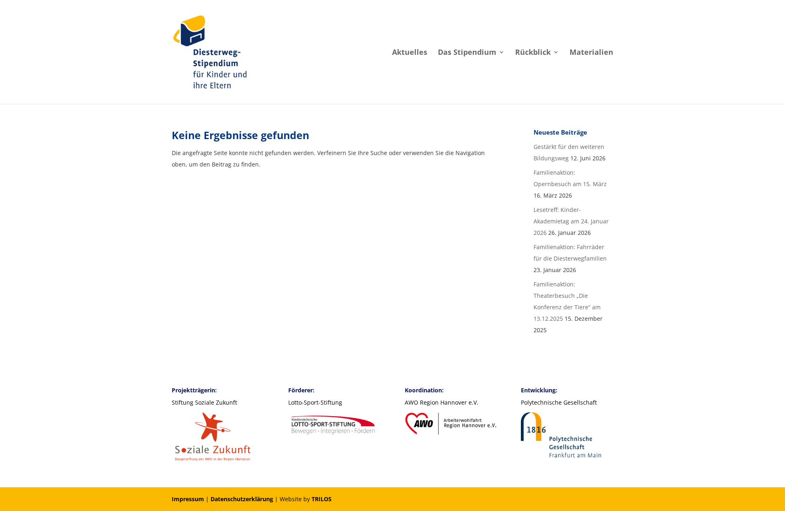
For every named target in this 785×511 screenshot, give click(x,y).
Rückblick (533, 53)
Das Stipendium (467, 53)
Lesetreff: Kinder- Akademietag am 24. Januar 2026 (571, 221)
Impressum (188, 499)
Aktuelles (409, 53)
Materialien (591, 53)
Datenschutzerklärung (242, 499)
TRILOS (322, 499)
